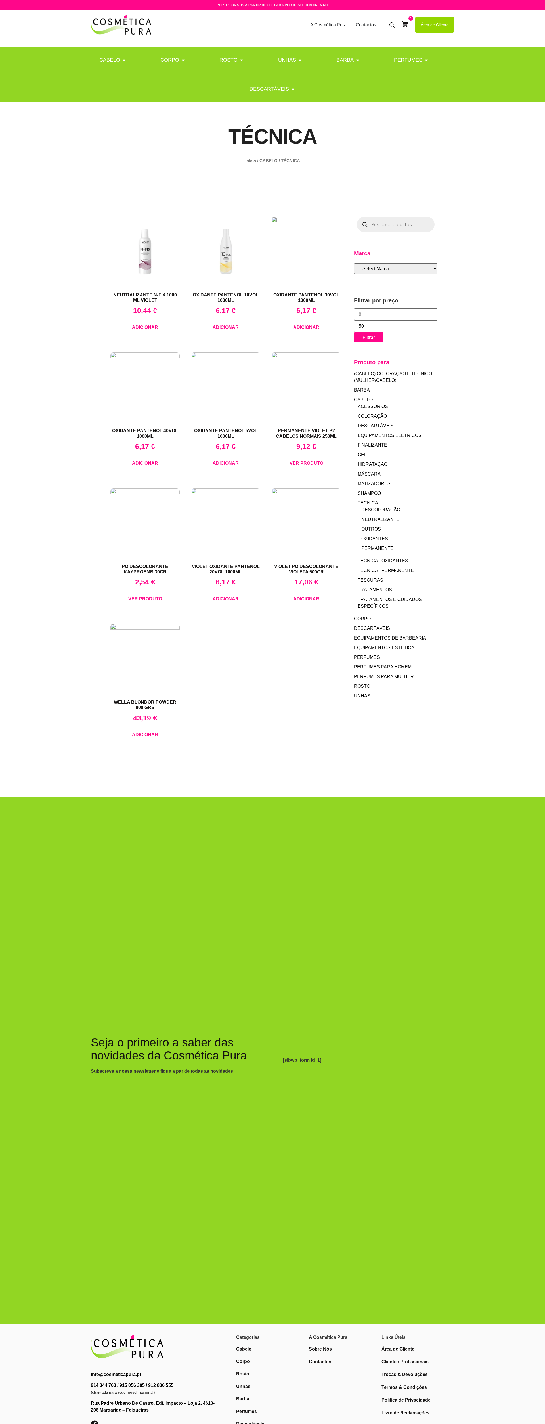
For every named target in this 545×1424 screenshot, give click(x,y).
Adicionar (145, 327)
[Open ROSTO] (241, 60)
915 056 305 (132, 1385)
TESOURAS (370, 580)
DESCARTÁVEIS (269, 89)
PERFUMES (408, 60)
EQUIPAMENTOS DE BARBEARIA (390, 638)
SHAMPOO (369, 493)
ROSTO (228, 60)
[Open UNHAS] (300, 60)
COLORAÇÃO (372, 416)
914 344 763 (103, 1385)
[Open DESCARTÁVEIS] (292, 89)
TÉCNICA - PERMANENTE (386, 570)
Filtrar (368, 337)
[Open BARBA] (357, 60)
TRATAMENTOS (375, 589)
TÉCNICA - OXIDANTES (383, 560)
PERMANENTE (377, 548)
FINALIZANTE (372, 445)
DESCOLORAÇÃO (380, 509)
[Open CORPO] (183, 60)
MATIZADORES (374, 483)
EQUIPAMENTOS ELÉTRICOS (390, 435)
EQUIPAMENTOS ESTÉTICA (384, 647)
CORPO (169, 60)
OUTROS (371, 529)
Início (250, 161)
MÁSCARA (369, 474)
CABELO (109, 60)
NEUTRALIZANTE (380, 519)
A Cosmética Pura (328, 24)
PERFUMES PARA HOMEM (383, 666)
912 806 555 (160, 1385)
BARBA (345, 60)
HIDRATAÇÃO (372, 464)
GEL (362, 454)
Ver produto (306, 463)
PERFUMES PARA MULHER (384, 676)
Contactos (366, 24)
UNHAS (287, 60)
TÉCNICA (368, 502)
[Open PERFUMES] (426, 60)
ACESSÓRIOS (373, 406)
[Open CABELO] (124, 60)
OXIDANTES (374, 538)
